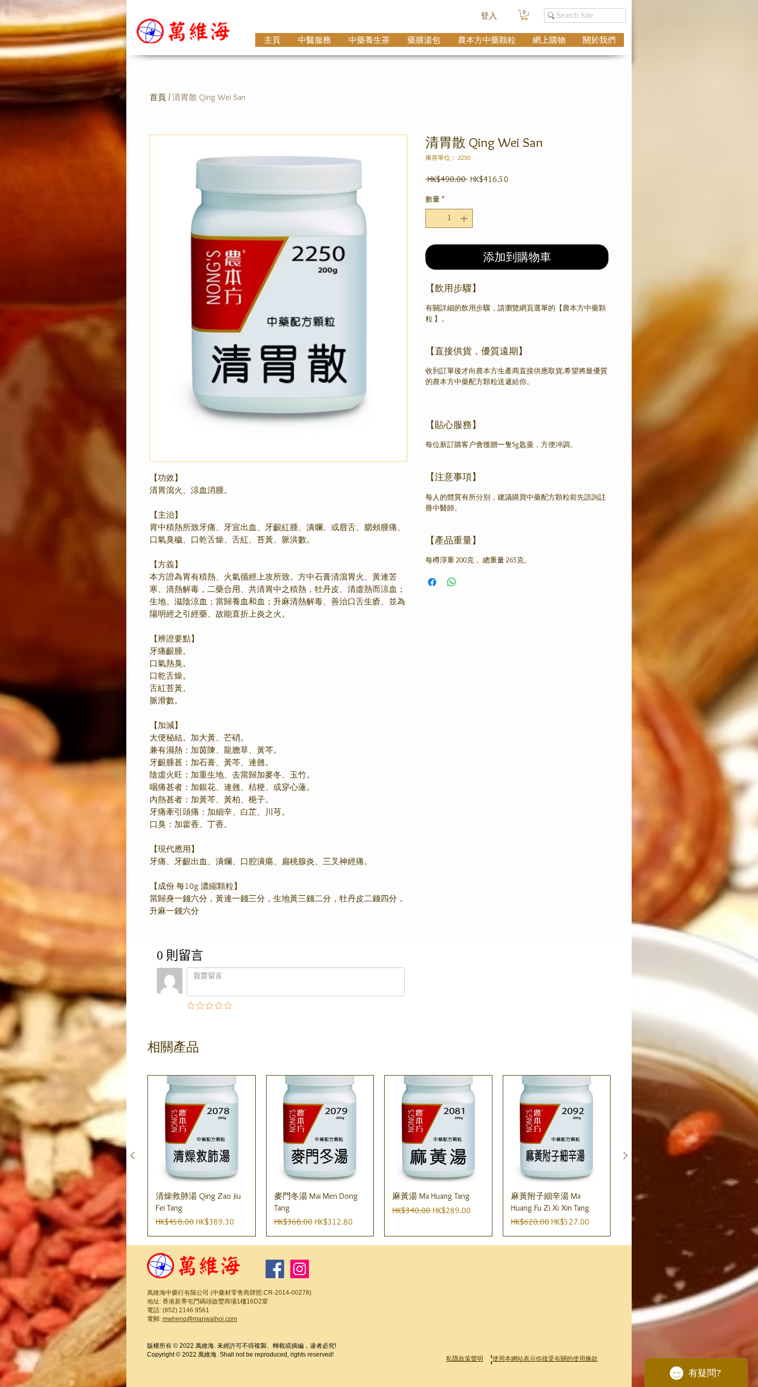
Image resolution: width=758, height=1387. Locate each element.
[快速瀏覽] (201, 1129)
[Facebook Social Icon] (275, 1269)
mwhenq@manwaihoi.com (199, 1319)
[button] (524, 15)
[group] (379, 1156)
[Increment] (464, 218)
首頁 (158, 97)
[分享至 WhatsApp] (452, 582)
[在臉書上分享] (432, 582)
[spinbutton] (449, 218)
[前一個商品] (132, 1155)
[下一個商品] (625, 1155)
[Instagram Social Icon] (299, 1269)
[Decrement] (433, 218)
